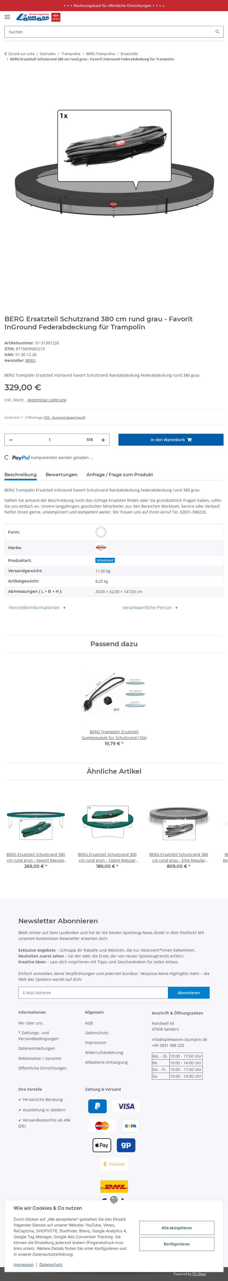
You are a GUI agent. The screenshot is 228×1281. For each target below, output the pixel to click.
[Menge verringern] (11, 439)
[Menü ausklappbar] (7, 14)
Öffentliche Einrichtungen (42, 1068)
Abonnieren (189, 992)
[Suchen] (217, 31)
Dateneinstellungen (36, 1048)
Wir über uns (30, 1023)
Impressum (24, 1264)
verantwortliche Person (147, 607)
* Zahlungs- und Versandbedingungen (38, 1035)
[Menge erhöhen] (103, 439)
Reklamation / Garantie (39, 1058)
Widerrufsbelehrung (104, 1052)
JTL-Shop (199, 1274)
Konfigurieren (177, 1243)
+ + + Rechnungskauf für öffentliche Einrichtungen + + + (112, 5)
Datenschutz (51, 1264)
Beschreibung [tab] (20, 474)
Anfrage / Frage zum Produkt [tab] (119, 474)
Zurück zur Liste (21, 53)
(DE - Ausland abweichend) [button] (64, 417)
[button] (186, 17)
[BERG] (100, 547)
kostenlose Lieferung (47, 400)
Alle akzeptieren (177, 1227)
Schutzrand (105, 560)
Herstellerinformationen (34, 607)
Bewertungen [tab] (62, 474)
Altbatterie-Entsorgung (106, 1062)
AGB (89, 1023)
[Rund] (100, 532)
